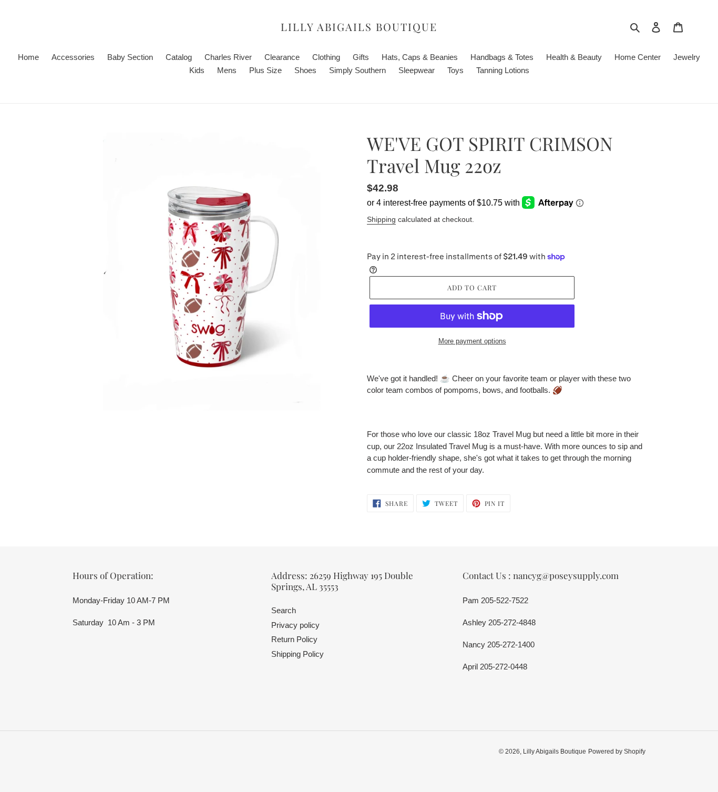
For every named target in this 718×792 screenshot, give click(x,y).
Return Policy (294, 639)
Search (283, 610)
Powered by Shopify (616, 751)
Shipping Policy (297, 653)
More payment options (472, 341)
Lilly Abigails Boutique (359, 27)
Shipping (381, 219)
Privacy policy (295, 625)
